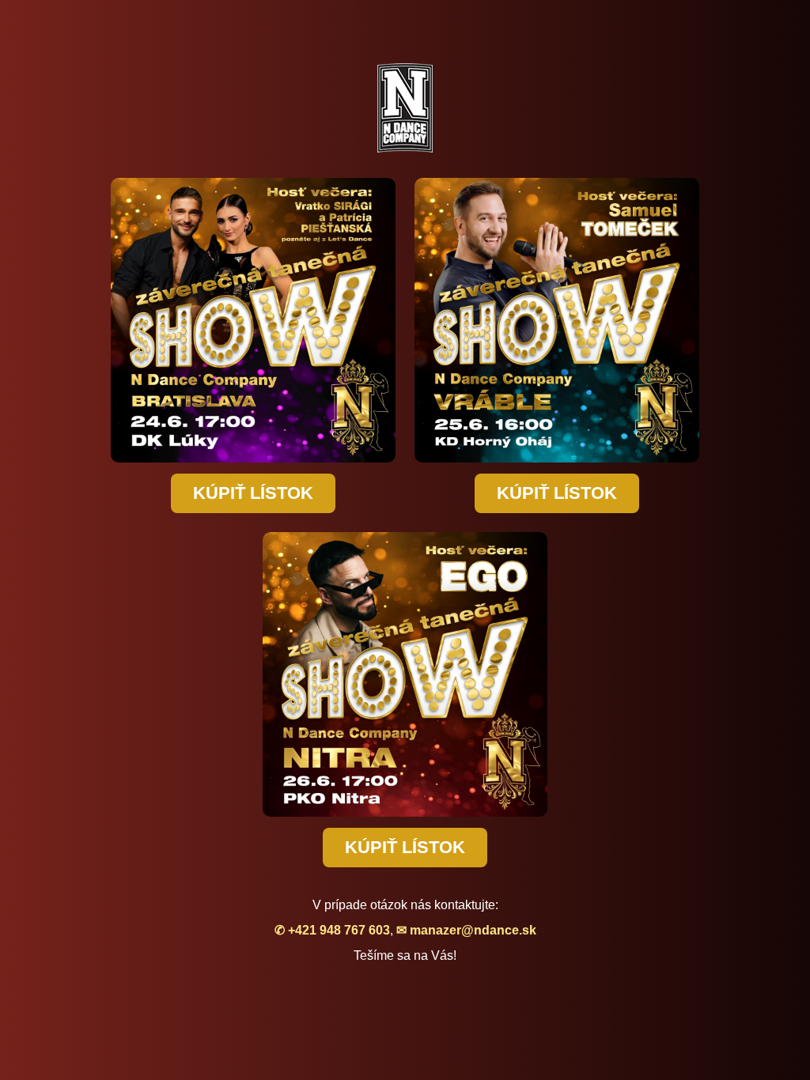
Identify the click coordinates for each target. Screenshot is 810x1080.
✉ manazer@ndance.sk (466, 930)
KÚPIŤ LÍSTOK (253, 493)
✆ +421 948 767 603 (332, 930)
